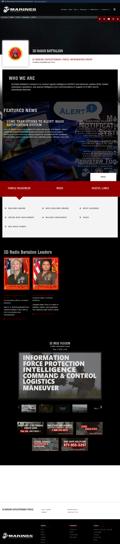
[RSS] (118, 19)
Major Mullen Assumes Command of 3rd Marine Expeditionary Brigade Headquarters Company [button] (99, 154)
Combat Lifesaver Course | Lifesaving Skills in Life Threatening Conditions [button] (97, 143)
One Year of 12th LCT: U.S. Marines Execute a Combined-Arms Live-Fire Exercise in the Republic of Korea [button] (95, 132)
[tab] (60, 189)
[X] (104, 19)
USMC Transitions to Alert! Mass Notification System (35, 123)
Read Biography (16, 319)
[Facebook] (100, 19)
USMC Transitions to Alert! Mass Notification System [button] (96, 122)
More (103, 177)
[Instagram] (113, 19)
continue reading (12, 141)
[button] (41, 1)
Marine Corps (17, 535)
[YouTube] (108, 19)
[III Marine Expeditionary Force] (19, 9)
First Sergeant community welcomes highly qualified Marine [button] (97, 166)
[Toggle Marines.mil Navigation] (114, 9)
